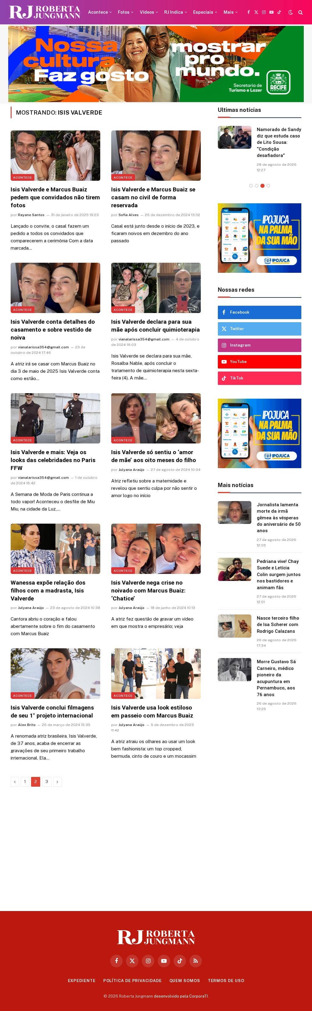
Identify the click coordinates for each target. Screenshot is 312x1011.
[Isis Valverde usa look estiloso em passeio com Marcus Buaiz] (156, 673)
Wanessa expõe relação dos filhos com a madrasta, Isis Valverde (48, 590)
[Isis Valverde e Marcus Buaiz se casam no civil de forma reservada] (156, 155)
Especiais (203, 12)
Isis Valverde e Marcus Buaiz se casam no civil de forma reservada (153, 197)
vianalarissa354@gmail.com (43, 347)
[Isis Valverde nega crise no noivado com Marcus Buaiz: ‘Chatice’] (156, 549)
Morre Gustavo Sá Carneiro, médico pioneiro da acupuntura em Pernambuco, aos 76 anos (276, 678)
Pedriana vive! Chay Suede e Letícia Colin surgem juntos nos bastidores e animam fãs (278, 574)
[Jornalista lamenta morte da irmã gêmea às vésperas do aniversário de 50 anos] (234, 512)
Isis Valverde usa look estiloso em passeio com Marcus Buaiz (152, 711)
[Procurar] (300, 12)
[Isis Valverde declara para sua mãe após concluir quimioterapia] (156, 288)
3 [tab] (262, 186)
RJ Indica (173, 12)
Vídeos (147, 12)
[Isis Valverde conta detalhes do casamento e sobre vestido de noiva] (55, 288)
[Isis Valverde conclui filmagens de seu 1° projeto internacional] (55, 673)
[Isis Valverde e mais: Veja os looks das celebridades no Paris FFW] (55, 418)
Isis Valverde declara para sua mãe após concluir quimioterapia (155, 325)
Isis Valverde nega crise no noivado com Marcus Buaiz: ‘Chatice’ (148, 590)
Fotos (123, 12)
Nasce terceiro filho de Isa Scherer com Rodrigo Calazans (278, 624)
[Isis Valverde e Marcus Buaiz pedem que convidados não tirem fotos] (55, 155)
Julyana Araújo (131, 470)
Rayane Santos (31, 215)
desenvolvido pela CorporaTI (181, 996)
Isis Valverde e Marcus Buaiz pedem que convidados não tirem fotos (55, 197)
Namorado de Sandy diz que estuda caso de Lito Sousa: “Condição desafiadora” (279, 142)
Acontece (98, 12)
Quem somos (184, 980)
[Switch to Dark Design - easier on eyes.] (290, 12)
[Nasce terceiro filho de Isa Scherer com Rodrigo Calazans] (234, 626)
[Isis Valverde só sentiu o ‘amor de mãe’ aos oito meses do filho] (156, 418)
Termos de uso (226, 980)
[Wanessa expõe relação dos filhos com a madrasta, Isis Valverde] (55, 549)
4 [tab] (268, 186)
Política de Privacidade (132, 980)
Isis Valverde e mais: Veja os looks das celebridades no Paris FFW (53, 460)
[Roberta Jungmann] (44, 12)
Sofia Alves (129, 215)
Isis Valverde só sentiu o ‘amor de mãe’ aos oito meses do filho (153, 456)
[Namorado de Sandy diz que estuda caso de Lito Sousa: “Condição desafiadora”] (234, 137)
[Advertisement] (259, 809)
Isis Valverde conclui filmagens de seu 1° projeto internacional (52, 711)
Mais (229, 12)
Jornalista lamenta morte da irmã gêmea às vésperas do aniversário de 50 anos (279, 518)
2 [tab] (257, 186)
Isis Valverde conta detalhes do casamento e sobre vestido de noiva (53, 329)
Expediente (82, 980)
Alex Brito (27, 725)
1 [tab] (251, 186)
